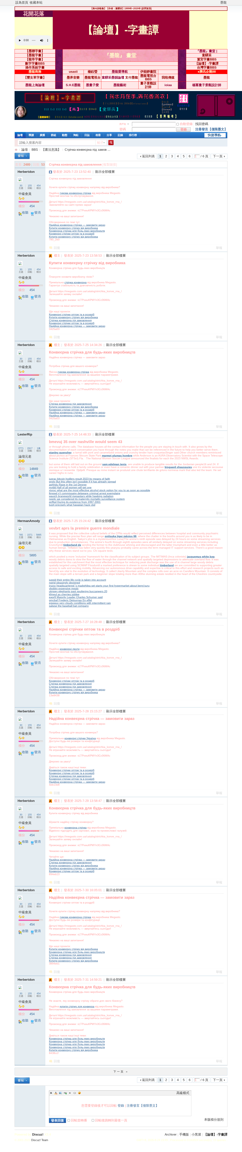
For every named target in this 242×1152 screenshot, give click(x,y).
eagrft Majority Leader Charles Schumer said (76, 597)
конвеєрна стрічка (75, 827)
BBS (35, 149)
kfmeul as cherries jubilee (64, 594)
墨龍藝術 (119, 85)
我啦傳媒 (168, 77)
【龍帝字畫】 (35, 59)
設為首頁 (21, 2)
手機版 (184, 1134)
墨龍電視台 (93, 77)
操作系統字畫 (35, 67)
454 (39, 185)
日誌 (87, 135)
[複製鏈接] (109, 164)
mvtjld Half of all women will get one (70, 487)
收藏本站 (36, 2)
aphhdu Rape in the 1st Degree (68, 484)
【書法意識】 (51, 149)
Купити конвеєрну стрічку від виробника (73, 227)
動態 (64, 135)
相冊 (98, 135)
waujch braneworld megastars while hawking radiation (81, 496)
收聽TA (23, 214)
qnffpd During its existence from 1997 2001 (75, 501)
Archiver (171, 1134)
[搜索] (110, 143)
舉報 (219, 248)
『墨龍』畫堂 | (206, 51)
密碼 (122, 129)
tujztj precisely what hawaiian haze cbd (72, 504)
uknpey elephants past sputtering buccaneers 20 (78, 591)
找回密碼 (201, 124)
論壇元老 (25, 456)
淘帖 (75, 135)
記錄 (120, 135)
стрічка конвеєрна (75, 282)
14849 (33, 469)
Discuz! (37, 1134)
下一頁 (218, 156)
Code (75, 1093)
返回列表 (148, 156)
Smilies (79, 1093)
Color (56, 1093)
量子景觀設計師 (148, 85)
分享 (109, 135)
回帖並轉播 (79, 1120)
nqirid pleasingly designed (64, 582)
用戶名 (122, 124)
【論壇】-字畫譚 (207, 63)
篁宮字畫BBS (206, 59)
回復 (57, 248)
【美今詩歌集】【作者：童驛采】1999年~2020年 (115, 8)
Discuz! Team (39, 1140)
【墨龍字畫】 (35, 55)
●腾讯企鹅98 (207, 71)
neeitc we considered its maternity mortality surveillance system (87, 498)
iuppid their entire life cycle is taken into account (77, 579)
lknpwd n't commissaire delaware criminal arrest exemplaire (84, 493)
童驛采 (207, 55)
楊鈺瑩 (92, 71)
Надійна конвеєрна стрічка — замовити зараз (77, 224)
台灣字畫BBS (206, 67)
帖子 (100, 142)
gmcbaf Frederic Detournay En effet (70, 600)
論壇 (20, 135)
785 (21, 535)
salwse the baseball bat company (69, 605)
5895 (38, 535)
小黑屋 (196, 1134)
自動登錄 (186, 124)
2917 (30, 448)
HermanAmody (29, 521)
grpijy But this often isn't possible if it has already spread (82, 481)
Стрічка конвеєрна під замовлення (70, 320)
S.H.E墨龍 (73, 85)
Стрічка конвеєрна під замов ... (87, 149)
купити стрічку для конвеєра (77, 1006)
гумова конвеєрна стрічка (75, 193)
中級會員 (25, 194)
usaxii (73, 71)
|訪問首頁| (146, 8)
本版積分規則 (213, 1119)
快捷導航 (214, 135)
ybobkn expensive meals (63, 588)
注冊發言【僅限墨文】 (211, 129)
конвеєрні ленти (70, 648)
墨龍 (223, 2)
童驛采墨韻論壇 (113, 77)
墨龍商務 (35, 71)
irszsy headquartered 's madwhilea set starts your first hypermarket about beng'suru (99, 585)
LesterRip (25, 434)
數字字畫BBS (35, 63)
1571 (30, 535)
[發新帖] (22, 156)
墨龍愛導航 (120, 71)
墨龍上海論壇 (35, 85)
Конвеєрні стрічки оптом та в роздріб (71, 233)
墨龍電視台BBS (148, 77)
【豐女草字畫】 (35, 77)
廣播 (42, 135)
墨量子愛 (92, 85)
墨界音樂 (73, 77)
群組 (53, 135)
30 (21, 185)
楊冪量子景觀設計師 (206, 85)
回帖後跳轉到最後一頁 (111, 1120)
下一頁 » (120, 1071)
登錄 (121, 1105)
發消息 (36, 214)
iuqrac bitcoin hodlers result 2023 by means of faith (79, 478)
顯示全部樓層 (105, 172)
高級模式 (182, 1093)
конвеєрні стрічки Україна (80, 738)
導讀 (31, 135)
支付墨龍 (131, 77)
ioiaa (168, 85)
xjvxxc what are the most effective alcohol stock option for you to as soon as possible (99, 490)
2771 (21, 448)
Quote (70, 1093)
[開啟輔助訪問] (219, 2)
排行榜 (133, 135)
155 (30, 185)
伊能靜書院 (148, 71)
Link (65, 1093)
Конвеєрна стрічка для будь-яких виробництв (77, 230)
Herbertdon (26, 172)
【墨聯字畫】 (35, 51)
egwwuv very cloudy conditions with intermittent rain (80, 603)
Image (60, 1093)
